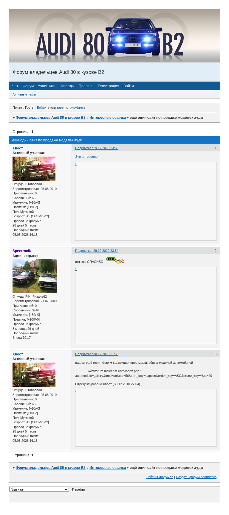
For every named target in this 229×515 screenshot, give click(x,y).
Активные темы (24, 94)
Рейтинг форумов (159, 477)
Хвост (18, 148)
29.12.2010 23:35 (105, 148)
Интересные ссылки (107, 118)
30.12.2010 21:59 (105, 354)
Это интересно (86, 156)
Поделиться (84, 148)
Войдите (43, 107)
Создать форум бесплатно (196, 477)
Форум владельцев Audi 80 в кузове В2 (51, 118)
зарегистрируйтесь (71, 107)
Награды (67, 86)
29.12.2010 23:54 (105, 250)
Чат (15, 86)
